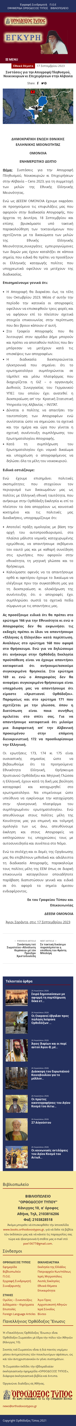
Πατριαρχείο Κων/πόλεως (54, 1271)
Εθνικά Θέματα (23, 66)
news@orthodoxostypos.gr (20, 1406)
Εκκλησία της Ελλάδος (52, 1267)
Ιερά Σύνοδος (46, 1309)
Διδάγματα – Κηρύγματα (18, 1304)
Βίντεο (42, 1314)
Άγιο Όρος (44, 1300)
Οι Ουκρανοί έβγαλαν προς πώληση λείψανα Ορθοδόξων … (50, 1019)
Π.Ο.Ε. (7, 1276)
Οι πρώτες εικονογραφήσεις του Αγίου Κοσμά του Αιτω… (50, 1102)
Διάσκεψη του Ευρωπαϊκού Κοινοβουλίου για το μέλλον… (50, 1075)
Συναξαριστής (12, 1286)
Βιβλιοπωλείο (12, 1271)
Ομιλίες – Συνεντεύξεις (17, 1300)
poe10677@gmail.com (37, 1243)
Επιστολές (9, 1309)
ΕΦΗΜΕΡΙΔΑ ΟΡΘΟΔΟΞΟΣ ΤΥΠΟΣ (28, 8)
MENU (13, 59)
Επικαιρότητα (46, 1290)
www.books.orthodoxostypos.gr (23, 1229)
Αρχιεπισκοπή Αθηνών (52, 1304)
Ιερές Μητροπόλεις (50, 1276)
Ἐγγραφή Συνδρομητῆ (33, 4)
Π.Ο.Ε (53, 4)
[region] (36, 42)
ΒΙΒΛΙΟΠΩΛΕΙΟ (59, 8)
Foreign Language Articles (19, 1314)
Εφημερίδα (10, 1267)
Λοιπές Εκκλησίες (49, 1281)
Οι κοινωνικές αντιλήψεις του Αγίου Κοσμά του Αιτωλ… (49, 1154)
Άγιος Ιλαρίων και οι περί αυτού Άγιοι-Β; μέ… (48, 1045)
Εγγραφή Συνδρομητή (17, 1281)
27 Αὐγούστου (41, 1122)
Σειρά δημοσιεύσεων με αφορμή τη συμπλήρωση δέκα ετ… (48, 997)
